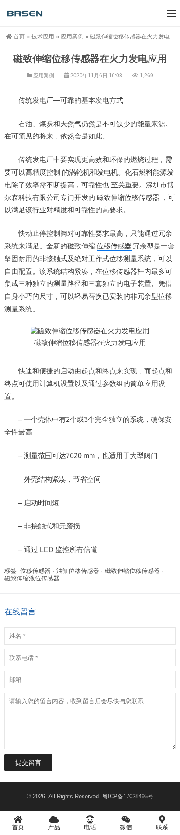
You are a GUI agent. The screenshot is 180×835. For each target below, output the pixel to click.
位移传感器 (114, 246)
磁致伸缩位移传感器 (128, 197)
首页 (19, 36)
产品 (54, 827)
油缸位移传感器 (77, 570)
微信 (126, 827)
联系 (162, 827)
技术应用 (42, 36)
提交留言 (28, 762)
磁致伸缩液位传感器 (31, 578)
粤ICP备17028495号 (127, 796)
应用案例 (72, 36)
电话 (90, 827)
